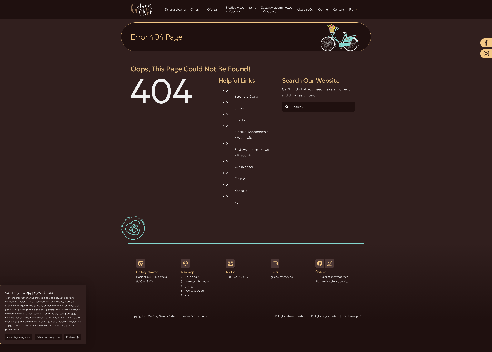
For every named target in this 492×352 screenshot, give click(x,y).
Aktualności (243, 167)
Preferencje (72, 337)
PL (236, 202)
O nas (239, 108)
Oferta (239, 120)
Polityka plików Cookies (290, 316)
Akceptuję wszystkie (18, 337)
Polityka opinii (352, 316)
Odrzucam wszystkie (48, 337)
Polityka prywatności (324, 316)
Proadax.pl (200, 316)
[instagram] (486, 53)
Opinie (239, 178)
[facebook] (486, 42)
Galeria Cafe (167, 316)
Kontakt (240, 190)
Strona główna (246, 96)
